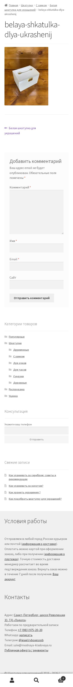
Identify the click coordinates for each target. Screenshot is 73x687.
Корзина (56, 677)
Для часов (19, 369)
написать (26, 635)
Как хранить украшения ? (24, 492)
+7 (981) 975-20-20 (30, 630)
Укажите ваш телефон (18, 424)
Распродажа (17, 389)
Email (14, 259)
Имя (13, 241)
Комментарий (20, 187)
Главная (13, 5)
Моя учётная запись (12, 680)
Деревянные (21, 349)
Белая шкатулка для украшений (20, 130)
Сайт (13, 277)
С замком (41, 5)
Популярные (17, 336)
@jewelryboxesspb (31, 640)
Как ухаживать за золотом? (26, 485)
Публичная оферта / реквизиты (26, 650)
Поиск (36, 680)
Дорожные (20, 382)
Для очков (19, 363)
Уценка (13, 396)
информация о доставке (39, 544)
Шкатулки (27, 5)
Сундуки (18, 376)
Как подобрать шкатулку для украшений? (35, 499)
